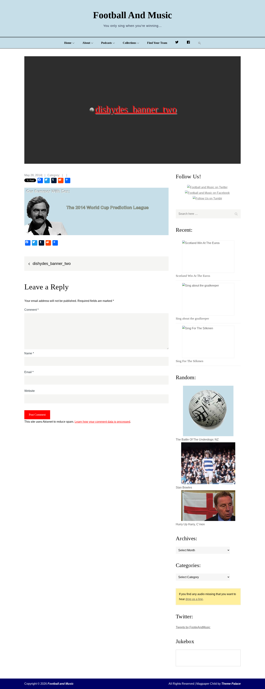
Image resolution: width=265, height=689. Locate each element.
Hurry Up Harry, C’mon (190, 524)
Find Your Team (157, 42)
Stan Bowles (184, 487)
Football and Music (132, 15)
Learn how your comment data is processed (102, 421)
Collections (129, 42)
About (86, 42)
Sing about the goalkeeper (192, 318)
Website (29, 390)
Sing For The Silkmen (189, 361)
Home (67, 42)
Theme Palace (231, 683)
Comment (31, 309)
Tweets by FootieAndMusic (193, 627)
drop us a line (194, 599)
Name (29, 353)
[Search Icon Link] (200, 43)
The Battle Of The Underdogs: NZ (197, 439)
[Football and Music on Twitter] (176, 43)
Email (29, 372)
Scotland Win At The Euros (193, 276)
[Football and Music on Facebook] (188, 43)
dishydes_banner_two (135, 109)
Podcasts (106, 42)
